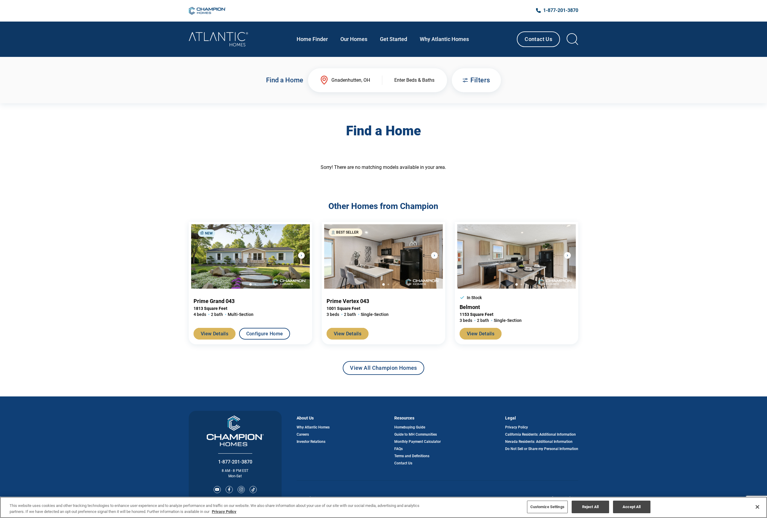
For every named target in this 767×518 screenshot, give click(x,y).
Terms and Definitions (411, 456)
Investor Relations (311, 442)
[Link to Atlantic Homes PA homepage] (218, 39)
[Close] (757, 507)
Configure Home (264, 334)
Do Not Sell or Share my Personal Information (541, 449)
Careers (303, 434)
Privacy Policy (516, 427)
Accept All (632, 507)
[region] (383, 507)
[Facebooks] (229, 489)
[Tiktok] (253, 489)
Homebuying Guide (409, 427)
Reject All (590, 507)
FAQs (398, 449)
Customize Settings (547, 507)
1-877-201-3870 (235, 462)
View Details (214, 334)
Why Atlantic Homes (313, 427)
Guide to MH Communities (415, 434)
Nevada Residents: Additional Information (539, 442)
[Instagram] (241, 489)
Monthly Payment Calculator (417, 442)
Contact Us (538, 39)
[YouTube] (217, 489)
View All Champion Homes (383, 370)
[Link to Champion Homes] (207, 11)
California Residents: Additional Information (540, 434)
